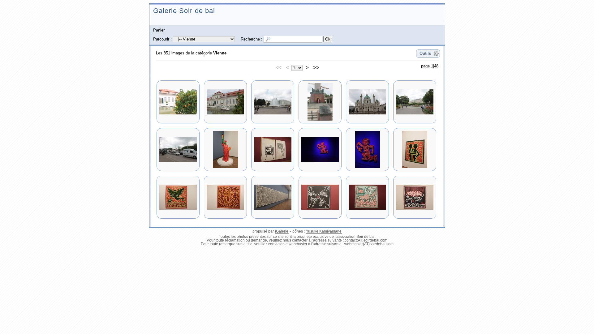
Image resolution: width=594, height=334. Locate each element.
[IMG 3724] (320, 102)
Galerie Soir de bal (184, 11)
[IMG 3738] (273, 197)
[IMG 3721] (225, 102)
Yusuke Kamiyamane (324, 231)
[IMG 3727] (415, 102)
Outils (425, 53)
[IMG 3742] (367, 197)
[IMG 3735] (415, 149)
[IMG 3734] (367, 149)
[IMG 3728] (178, 149)
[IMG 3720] (178, 102)
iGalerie (281, 231)
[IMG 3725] (367, 102)
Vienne (219, 53)
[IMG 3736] (178, 197)
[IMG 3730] (225, 149)
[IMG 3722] (273, 102)
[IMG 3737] (225, 197)
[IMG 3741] (320, 197)
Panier (159, 30)
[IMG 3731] (273, 149)
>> (316, 66)
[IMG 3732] (320, 149)
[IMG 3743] (415, 197)
